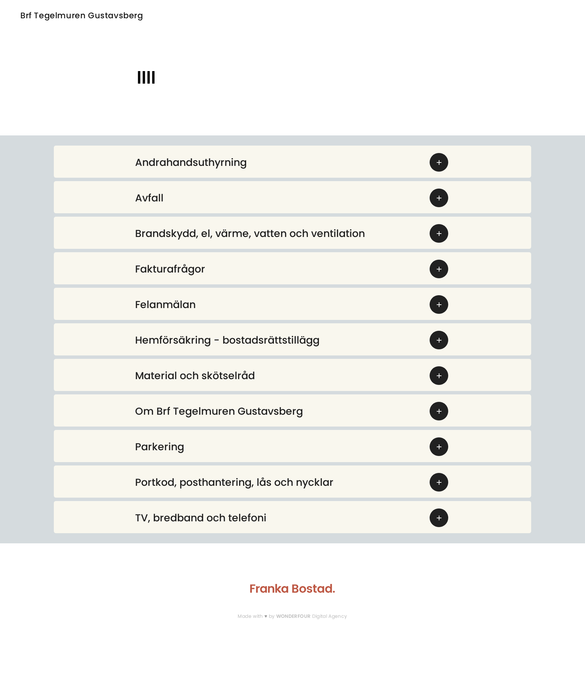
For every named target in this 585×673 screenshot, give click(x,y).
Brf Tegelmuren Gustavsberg (81, 15)
